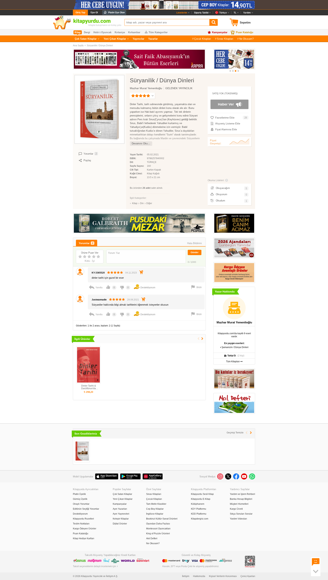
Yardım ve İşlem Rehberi (242, 494)
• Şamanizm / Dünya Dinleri (234, 347)
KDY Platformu (198, 509)
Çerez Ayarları (247, 576)
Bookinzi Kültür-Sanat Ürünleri (161, 518)
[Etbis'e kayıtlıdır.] (250, 561)
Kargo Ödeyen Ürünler (84, 528)
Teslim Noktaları (81, 523)
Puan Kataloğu (244, 32)
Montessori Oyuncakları (158, 528)
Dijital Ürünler (120, 523)
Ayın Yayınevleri (121, 513)
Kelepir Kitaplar (121, 518)
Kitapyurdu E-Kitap (200, 499)
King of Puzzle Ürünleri (158, 533)
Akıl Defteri (151, 538)
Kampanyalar (219, 32)
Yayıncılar (138, 38)
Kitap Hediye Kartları (83, 538)
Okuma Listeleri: (216, 180)
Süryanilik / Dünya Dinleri (100, 45)
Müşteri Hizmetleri (239, 504)
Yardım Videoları (238, 518)
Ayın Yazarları (120, 509)
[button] (230, 71)
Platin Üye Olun (116, 12)
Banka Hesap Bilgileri (241, 499)
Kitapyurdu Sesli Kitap (202, 494)
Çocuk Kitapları (202, 38)
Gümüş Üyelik (80, 499)
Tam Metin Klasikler (156, 504)
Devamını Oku (140, 143)
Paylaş (87, 160)
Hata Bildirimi (194, 243)
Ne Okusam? (246, 38)
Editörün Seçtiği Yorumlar (86, 509)
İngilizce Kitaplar (154, 513)
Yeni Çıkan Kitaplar (115, 38)
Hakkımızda (199, 576)
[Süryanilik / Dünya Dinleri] (82, 450)
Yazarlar (153, 38)
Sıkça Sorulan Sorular (241, 513)
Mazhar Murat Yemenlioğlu (146, 88)
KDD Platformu (198, 513)
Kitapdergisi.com (199, 518)
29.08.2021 (133, 299)
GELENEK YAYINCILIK (178, 88)
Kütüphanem (197, 504)
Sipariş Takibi (201, 12)
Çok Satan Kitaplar (86, 38)
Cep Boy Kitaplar (155, 509)
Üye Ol (94, 12)
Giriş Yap (80, 12)
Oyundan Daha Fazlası (158, 523)
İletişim (185, 576)
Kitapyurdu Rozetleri (83, 518)
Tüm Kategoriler (158, 32)
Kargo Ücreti (236, 509)
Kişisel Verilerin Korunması (223, 576)
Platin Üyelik (79, 494)
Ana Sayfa (78, 45)
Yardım (247, 12)
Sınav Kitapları (225, 38)
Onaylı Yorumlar (81, 504)
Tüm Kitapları (233, 361)
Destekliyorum (80, 513)
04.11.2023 (131, 272)
